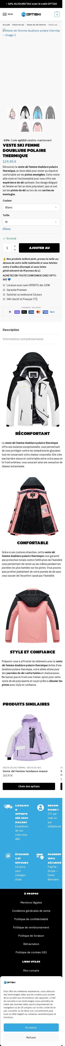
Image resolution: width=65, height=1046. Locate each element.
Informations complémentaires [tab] (23, 339)
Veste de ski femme (36, 24)
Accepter (31, 1027)
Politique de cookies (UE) (31, 952)
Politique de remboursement (31, 927)
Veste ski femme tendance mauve (25, 771)
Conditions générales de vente (31, 910)
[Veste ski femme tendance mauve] (29, 738)
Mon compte (31, 970)
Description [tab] (11, 330)
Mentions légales (31, 902)
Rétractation (31, 944)
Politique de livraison (31, 935)
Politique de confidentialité (31, 919)
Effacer (7, 228)
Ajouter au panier (39, 249)
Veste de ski (18, 24)
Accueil (6, 24)
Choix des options (29, 786)
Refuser (31, 1037)
